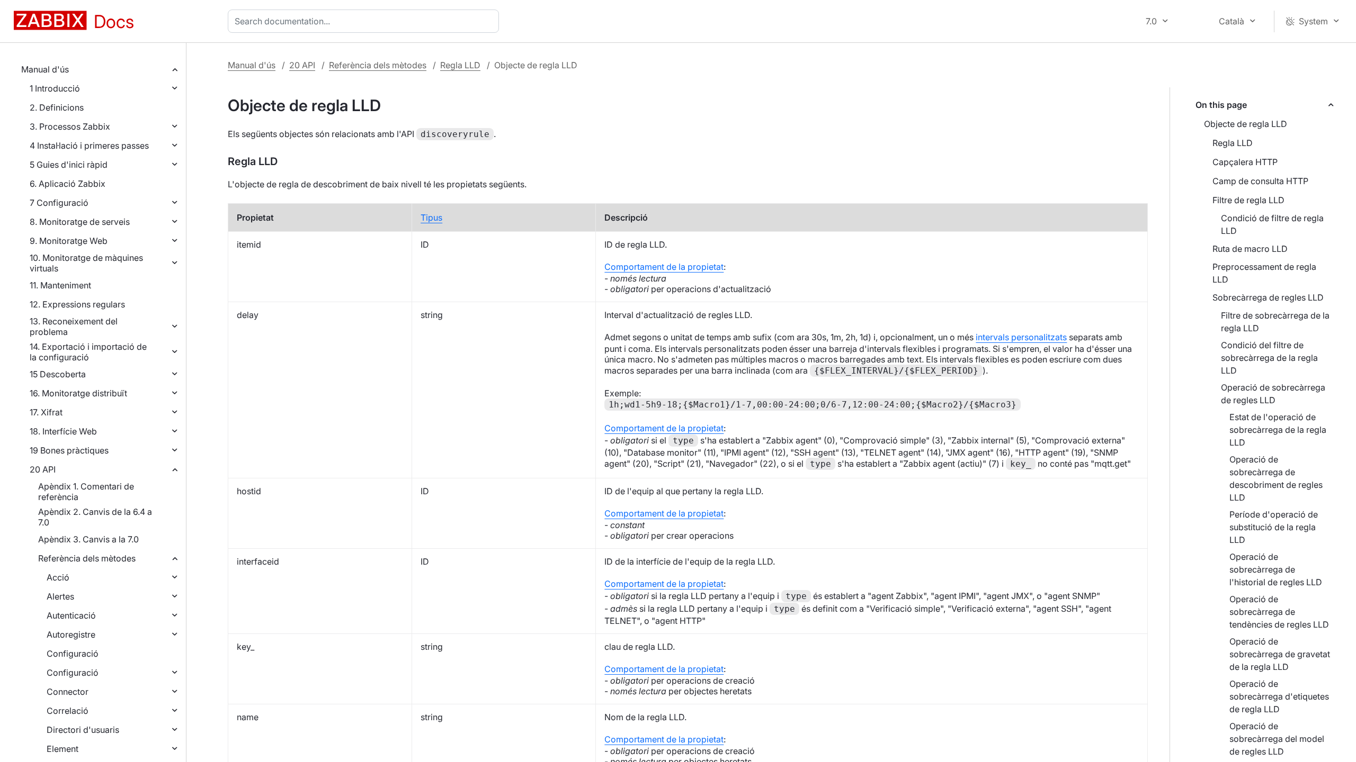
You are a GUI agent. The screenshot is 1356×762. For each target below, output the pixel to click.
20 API (43, 469)
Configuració (73, 653)
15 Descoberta (58, 374)
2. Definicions (57, 107)
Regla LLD (460, 65)
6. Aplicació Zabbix (67, 183)
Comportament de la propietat (664, 266)
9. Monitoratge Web (69, 240)
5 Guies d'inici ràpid (69, 164)
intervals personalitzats (1021, 337)
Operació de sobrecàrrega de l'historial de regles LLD (1275, 569)
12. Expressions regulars (77, 304)
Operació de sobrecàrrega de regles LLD (1273, 393)
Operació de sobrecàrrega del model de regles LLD (1276, 739)
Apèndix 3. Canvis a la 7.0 (88, 539)
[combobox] (365, 21)
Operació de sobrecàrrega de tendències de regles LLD (1279, 612)
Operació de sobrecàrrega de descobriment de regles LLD (1276, 478)
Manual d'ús (45, 69)
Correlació (67, 710)
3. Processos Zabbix (70, 126)
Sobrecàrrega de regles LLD (1268, 297)
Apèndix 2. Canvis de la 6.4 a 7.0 (95, 517)
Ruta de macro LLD (1250, 248)
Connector (67, 691)
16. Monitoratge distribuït (78, 393)
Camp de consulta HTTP (1260, 181)
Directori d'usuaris (83, 729)
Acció (58, 577)
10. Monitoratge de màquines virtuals (86, 263)
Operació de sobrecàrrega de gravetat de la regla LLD (1279, 654)
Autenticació (71, 615)
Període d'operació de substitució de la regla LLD (1273, 527)
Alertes (60, 596)
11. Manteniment (60, 285)
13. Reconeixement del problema (74, 326)
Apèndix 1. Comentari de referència (86, 491)
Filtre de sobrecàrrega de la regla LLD (1275, 321)
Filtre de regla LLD (1248, 200)
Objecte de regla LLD (1245, 124)
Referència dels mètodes (87, 558)
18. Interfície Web (63, 431)
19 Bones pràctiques (69, 450)
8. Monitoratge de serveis (80, 221)
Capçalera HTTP (1245, 162)
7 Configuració (59, 202)
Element (62, 748)
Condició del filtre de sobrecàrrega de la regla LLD (1269, 358)
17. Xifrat (46, 412)
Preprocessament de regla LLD (1264, 273)
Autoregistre (71, 634)
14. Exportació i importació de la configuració (88, 351)
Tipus (431, 217)
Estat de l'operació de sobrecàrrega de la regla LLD (1277, 430)
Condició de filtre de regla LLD (1272, 224)
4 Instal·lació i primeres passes (89, 145)
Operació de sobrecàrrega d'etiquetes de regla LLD (1279, 696)
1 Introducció (55, 88)
